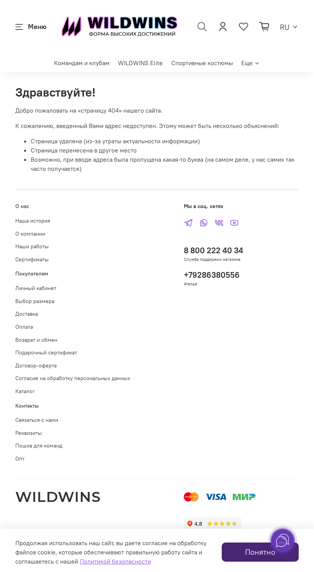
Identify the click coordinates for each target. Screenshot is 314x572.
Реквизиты (28, 432)
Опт (20, 458)
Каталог (25, 391)
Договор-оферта (36, 365)
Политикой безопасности (115, 561)
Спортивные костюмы (202, 63)
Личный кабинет (35, 288)
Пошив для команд (38, 445)
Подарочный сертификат (46, 352)
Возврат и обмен (36, 339)
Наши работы (32, 246)
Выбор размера (34, 301)
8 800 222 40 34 (213, 250)
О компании (30, 233)
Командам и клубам (82, 63)
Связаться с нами (36, 419)
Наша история (32, 220)
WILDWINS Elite (140, 63)
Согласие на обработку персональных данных (72, 378)
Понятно (260, 552)
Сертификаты (32, 259)
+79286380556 (212, 275)
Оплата (24, 326)
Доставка (26, 313)
